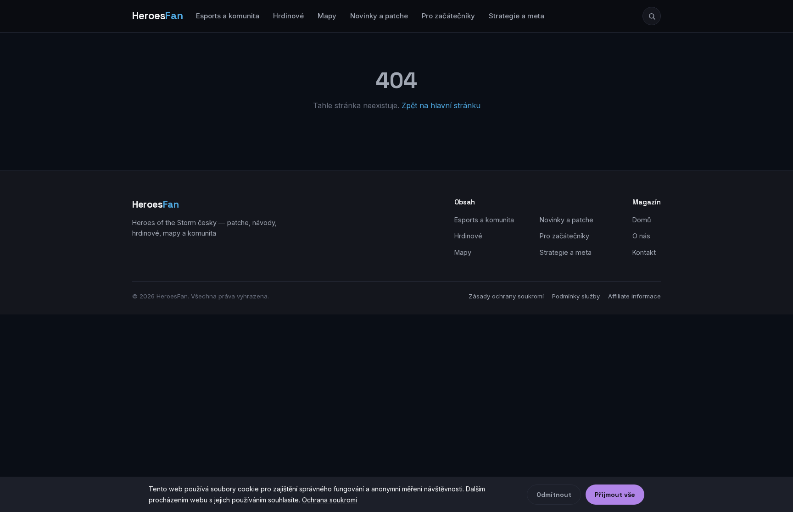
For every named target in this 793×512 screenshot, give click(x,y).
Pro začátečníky (448, 15)
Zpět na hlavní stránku (441, 105)
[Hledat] (651, 16)
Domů (641, 220)
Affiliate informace (634, 296)
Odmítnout (553, 494)
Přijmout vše (615, 494)
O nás (641, 236)
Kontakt (644, 252)
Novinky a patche (379, 15)
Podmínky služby (576, 296)
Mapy (327, 15)
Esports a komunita (227, 15)
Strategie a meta (516, 15)
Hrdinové (288, 15)
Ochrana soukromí (329, 500)
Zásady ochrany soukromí (506, 296)
